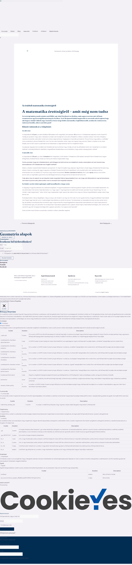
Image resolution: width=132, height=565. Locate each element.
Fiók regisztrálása (5, 542)
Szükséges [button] (3, 321)
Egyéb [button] (2, 463)
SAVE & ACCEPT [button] (5, 482)
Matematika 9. (71, 281)
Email (2, 248)
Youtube (3, 265)
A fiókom (43, 31)
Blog (19, 31)
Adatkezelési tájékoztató (47, 281)
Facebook (3, 267)
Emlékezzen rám (6, 525)
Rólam (13, 31)
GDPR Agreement (6, 251)
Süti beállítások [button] (4, 301)
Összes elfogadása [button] (15, 301)
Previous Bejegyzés (27, 223)
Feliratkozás (7, 258)
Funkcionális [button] (4, 391)
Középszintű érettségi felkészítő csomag (78, 282)
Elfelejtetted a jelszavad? (7, 533)
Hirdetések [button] (3, 454)
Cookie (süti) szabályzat (47, 282)
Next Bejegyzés (106, 223)
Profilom (35, 31)
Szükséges (4, 323)
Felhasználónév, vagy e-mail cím (10, 516)
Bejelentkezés (53, 31)
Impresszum (44, 279)
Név (1, 245)
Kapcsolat (26, 31)
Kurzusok (4, 31)
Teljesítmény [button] (4, 409)
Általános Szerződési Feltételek (49, 284)
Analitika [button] (2, 416)
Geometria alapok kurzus (74, 279)
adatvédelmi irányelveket (21, 253)
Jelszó (2, 521)
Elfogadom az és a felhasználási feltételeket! (26, 253)
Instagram (3, 262)
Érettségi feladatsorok (73, 284)
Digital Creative (105, 292)
